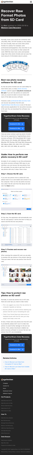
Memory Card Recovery (11, 28)
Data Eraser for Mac (6, 410)
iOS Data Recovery (6, 430)
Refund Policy (4, 451)
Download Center (7, 391)
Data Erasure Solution (6, 440)
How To (3, 414)
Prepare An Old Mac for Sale (8, 445)
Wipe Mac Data (5, 442)
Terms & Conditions (25, 451)
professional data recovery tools (20, 101)
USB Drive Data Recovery (7, 428)
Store (4, 388)
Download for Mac (15, 128)
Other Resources (5, 433)
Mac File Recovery (5, 420)
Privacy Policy (12, 451)
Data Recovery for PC (6, 400)
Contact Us (6, 385)
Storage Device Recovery (7, 423)
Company (5, 383)
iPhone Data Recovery (6, 405)
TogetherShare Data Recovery (10, 105)
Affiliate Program (7, 393)
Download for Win (15, 124)
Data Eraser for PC (5, 408)
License (18, 451)
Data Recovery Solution (7, 417)
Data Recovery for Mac (7, 403)
